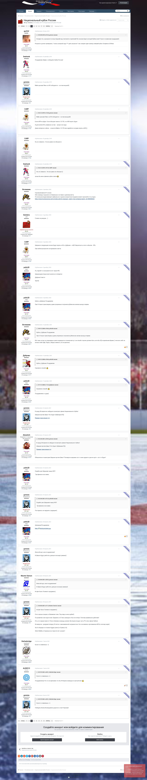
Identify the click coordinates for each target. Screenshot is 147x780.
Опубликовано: (42, 31)
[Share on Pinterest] (43, 756)
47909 (29, 595)
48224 (29, 662)
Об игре (21, 11)
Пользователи (50, 11)
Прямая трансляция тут (42, 418)
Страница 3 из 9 (59, 26)
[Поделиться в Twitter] (27, 756)
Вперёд (48, 26)
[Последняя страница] (52, 26)
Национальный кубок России (52, 22)
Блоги (61, 11)
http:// (37, 528)
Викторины (71, 11)
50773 (29, 457)
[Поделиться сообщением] (118, 31)
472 (30, 103)
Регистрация (123, 2)
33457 (29, 288)
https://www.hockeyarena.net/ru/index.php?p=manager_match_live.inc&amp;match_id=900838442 (65, 199)
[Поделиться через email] (40, 756)
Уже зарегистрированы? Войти (107, 2)
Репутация (82, 11)
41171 (29, 76)
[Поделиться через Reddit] (19, 756)
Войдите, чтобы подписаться (108, 20)
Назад (22, 26)
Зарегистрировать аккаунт (47, 739)
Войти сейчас (100, 739)
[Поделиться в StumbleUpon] (24, 756)
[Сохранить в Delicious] (37, 756)
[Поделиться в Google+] (32, 756)
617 (30, 236)
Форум (30, 11)
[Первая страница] (19, 26)
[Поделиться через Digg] (35, 756)
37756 (29, 50)
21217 (29, 375)
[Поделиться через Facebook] (29, 756)
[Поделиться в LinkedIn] (21, 756)
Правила (38, 11)
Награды (91, 11)
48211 (29, 209)
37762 (29, 128)
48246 (29, 689)
